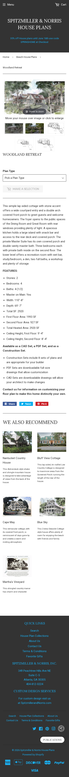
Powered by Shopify (33, 754)
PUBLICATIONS (52, 740)
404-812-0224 (34, 684)
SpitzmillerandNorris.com (36, 703)
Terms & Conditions (34, 651)
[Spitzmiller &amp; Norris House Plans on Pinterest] (47, 729)
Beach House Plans (26, 57)
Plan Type (9, 171)
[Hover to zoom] (34, 97)
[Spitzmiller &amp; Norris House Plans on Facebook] (41, 729)
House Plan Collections (34, 636)
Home (6, 57)
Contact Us (34, 646)
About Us (34, 641)
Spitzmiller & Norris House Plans (34, 24)
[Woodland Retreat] (14, 128)
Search (34, 630)
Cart (63, 4)
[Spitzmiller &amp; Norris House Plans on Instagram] (53, 729)
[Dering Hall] (61, 730)
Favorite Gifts (34, 656)
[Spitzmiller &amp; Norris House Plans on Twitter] (34, 729)
